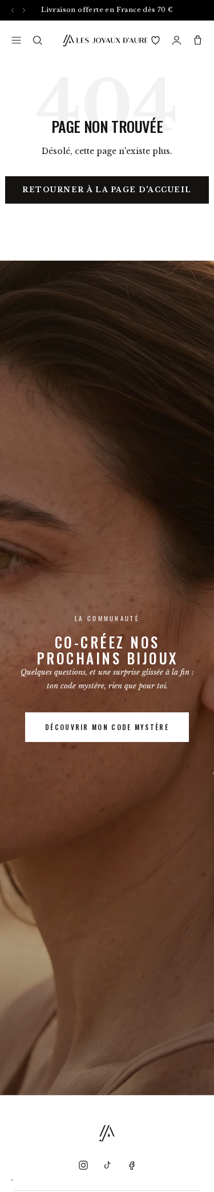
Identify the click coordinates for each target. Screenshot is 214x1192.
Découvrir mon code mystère (107, 727)
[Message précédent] (13, 10)
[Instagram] (83, 1165)
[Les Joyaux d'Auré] (106, 40)
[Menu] (16, 40)
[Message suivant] (24, 10)
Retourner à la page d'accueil (107, 189)
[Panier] (198, 40)
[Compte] (177, 40)
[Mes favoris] (155, 40)
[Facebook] (131, 1165)
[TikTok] (107, 1165)
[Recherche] (37, 40)
